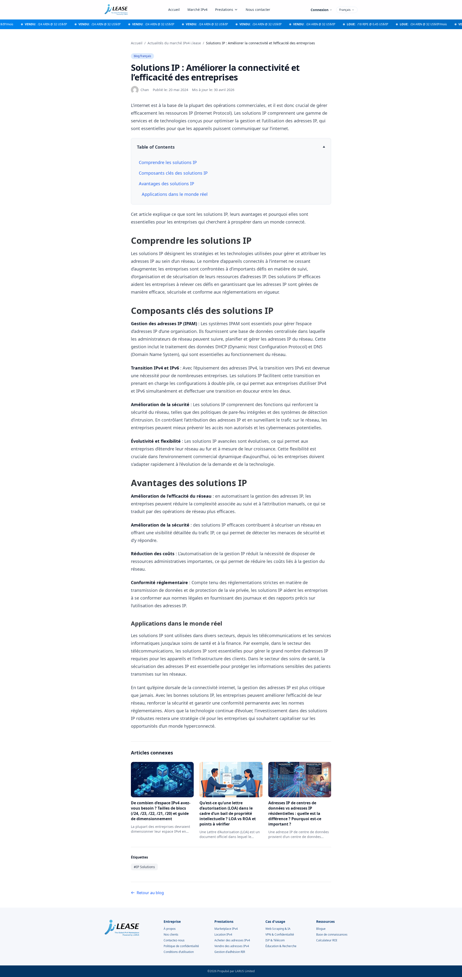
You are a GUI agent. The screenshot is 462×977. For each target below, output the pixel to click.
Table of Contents (156, 147)
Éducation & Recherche (280, 946)
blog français (142, 56)
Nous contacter (258, 9)
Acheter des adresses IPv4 (232, 940)
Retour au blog (150, 892)
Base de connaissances (331, 935)
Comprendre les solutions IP (168, 162)
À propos (170, 929)
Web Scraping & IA (277, 929)
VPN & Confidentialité (279, 935)
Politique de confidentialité (181, 946)
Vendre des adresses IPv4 (231, 946)
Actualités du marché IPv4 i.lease (174, 43)
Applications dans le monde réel (175, 194)
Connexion (319, 9)
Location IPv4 (223, 935)
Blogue (321, 929)
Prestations (224, 9)
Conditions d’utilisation (179, 952)
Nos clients (171, 935)
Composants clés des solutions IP (173, 173)
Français (345, 10)
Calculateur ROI (326, 940)
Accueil (174, 9)
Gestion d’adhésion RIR (229, 952)
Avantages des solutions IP (166, 183)
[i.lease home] (116, 9)
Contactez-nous (174, 940)
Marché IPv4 (197, 9)
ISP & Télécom (275, 940)
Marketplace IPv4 (226, 929)
